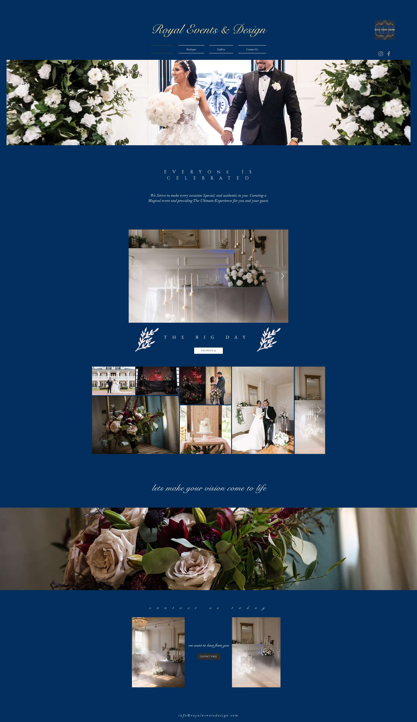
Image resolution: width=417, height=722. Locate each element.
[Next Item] (319, 410)
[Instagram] (381, 54)
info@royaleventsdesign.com (209, 715)
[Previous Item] (134, 276)
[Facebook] (389, 54)
